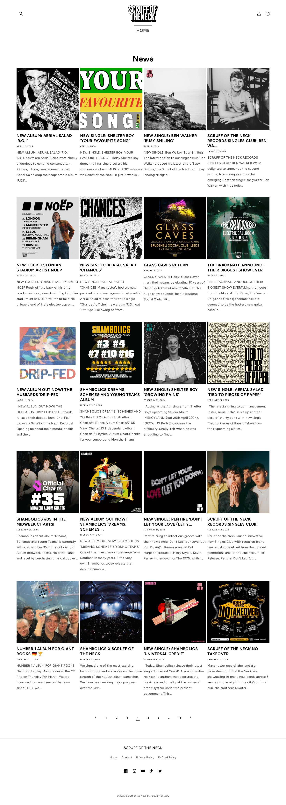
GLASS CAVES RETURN (166, 265)
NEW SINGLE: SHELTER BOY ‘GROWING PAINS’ (171, 392)
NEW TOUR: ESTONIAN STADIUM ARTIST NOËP (39, 267)
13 (179, 717)
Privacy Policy (145, 757)
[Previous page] (95, 718)
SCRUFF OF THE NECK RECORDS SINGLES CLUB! (232, 522)
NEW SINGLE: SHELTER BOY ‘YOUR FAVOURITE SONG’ (107, 138)
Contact (127, 757)
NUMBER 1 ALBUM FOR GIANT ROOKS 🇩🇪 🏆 (45, 651)
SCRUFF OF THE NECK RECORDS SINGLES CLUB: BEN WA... (237, 140)
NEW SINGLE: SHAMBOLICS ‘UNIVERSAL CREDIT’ (171, 651)
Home (114, 757)
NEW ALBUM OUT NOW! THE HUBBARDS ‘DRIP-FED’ (44, 392)
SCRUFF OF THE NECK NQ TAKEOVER (232, 651)
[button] (21, 13)
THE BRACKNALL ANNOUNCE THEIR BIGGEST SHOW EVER (236, 267)
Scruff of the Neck (136, 796)
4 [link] (138, 717)
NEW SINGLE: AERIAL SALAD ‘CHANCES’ (108, 267)
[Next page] (190, 718)
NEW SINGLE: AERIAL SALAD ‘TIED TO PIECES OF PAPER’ (235, 392)
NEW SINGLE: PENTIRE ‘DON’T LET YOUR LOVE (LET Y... (173, 522)
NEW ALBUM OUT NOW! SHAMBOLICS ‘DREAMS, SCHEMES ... (103, 524)
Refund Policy (167, 757)
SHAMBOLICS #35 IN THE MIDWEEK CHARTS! (41, 522)
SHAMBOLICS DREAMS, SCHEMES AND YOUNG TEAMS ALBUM (110, 394)
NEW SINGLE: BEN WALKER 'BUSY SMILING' (170, 138)
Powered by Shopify (158, 796)
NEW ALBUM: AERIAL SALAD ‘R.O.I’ (44, 138)
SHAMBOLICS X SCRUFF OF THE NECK (107, 651)
